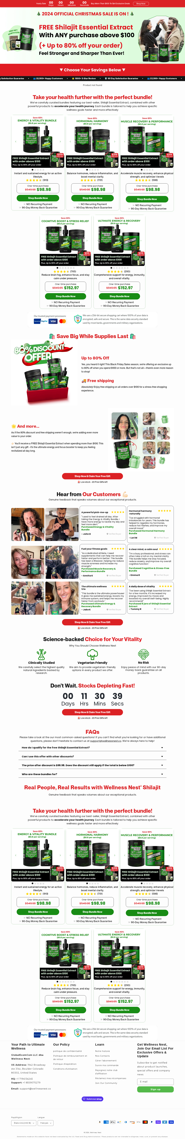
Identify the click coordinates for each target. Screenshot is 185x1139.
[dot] (32, 170)
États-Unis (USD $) (22, 1123)
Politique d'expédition (65, 1064)
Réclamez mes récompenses (110, 1078)
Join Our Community (106, 1083)
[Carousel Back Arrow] (16, 141)
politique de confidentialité (67, 1051)
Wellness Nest (95, 1132)
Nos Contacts (102, 1056)
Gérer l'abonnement (106, 1060)
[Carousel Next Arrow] (60, 141)
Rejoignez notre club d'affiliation (106, 1072)
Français (44, 1123)
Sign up (155, 1089)
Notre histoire (102, 1051)
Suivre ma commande (107, 1065)
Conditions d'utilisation (65, 1069)
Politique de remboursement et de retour (70, 1058)
